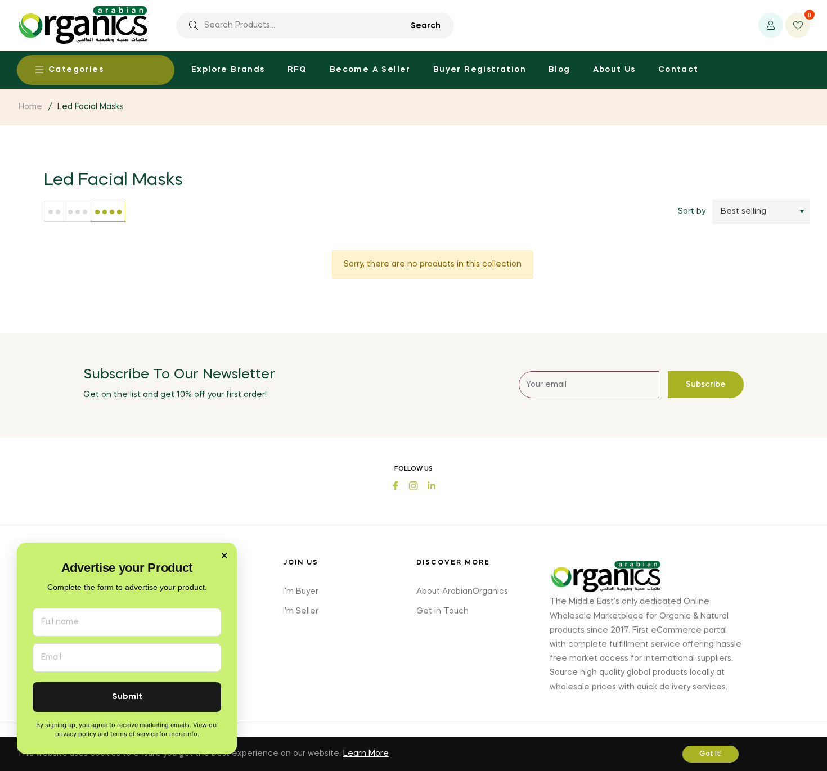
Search (426, 26)
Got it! (710, 754)
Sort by (691, 211)
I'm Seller (300, 611)
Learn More (366, 754)
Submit (127, 697)
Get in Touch (442, 611)
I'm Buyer (300, 592)
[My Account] (770, 25)
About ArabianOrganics (462, 592)
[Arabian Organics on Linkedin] (431, 484)
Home (30, 107)
